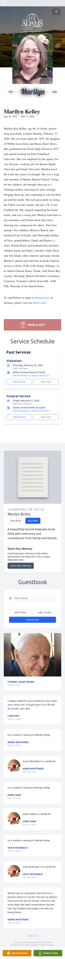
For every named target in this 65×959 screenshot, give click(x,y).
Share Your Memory (20, 565)
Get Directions (19, 381)
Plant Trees (46, 381)
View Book (15, 520)
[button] (32, 654)
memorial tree (42, 297)
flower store (39, 302)
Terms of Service (41, 945)
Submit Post (32, 619)
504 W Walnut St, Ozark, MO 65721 (31, 375)
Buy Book (33, 520)
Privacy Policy (24, 945)
